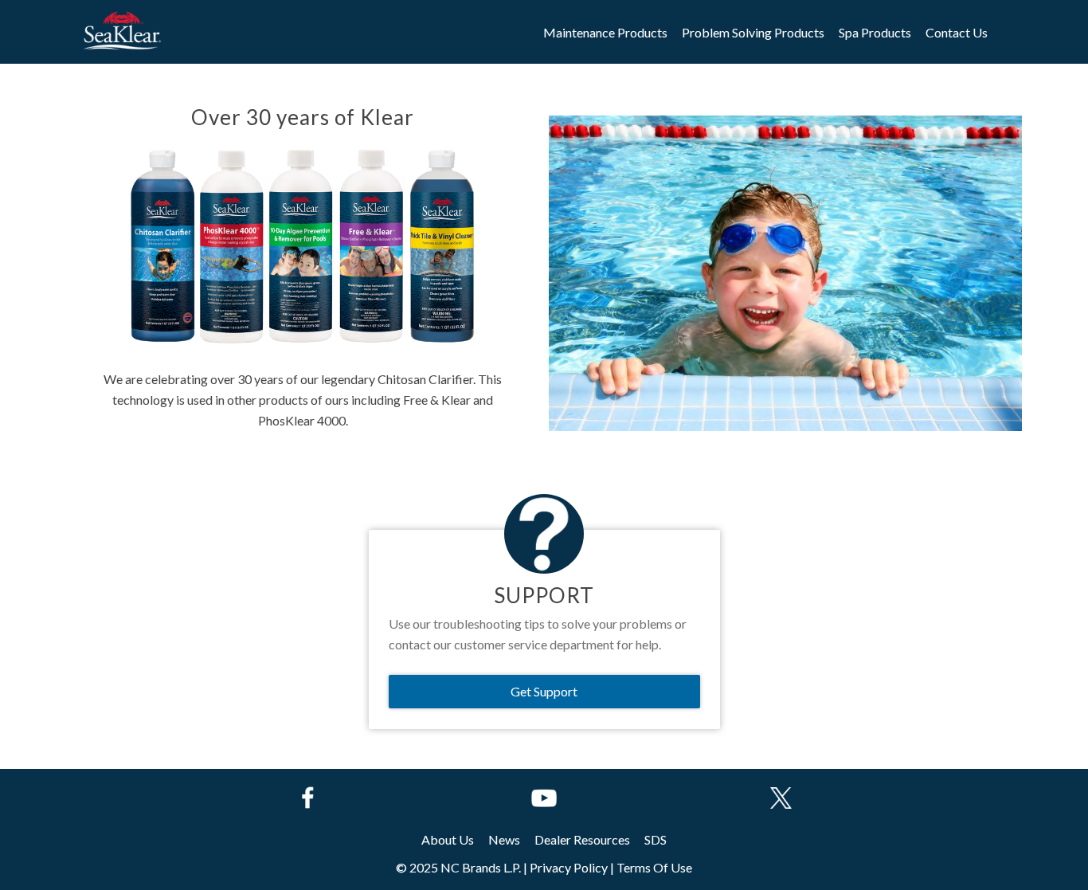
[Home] (121, 31)
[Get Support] (544, 691)
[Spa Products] (875, 32)
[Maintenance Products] (605, 32)
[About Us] (447, 839)
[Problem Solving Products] (753, 32)
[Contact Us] (956, 32)
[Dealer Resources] (582, 839)
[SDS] (655, 839)
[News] (504, 839)
